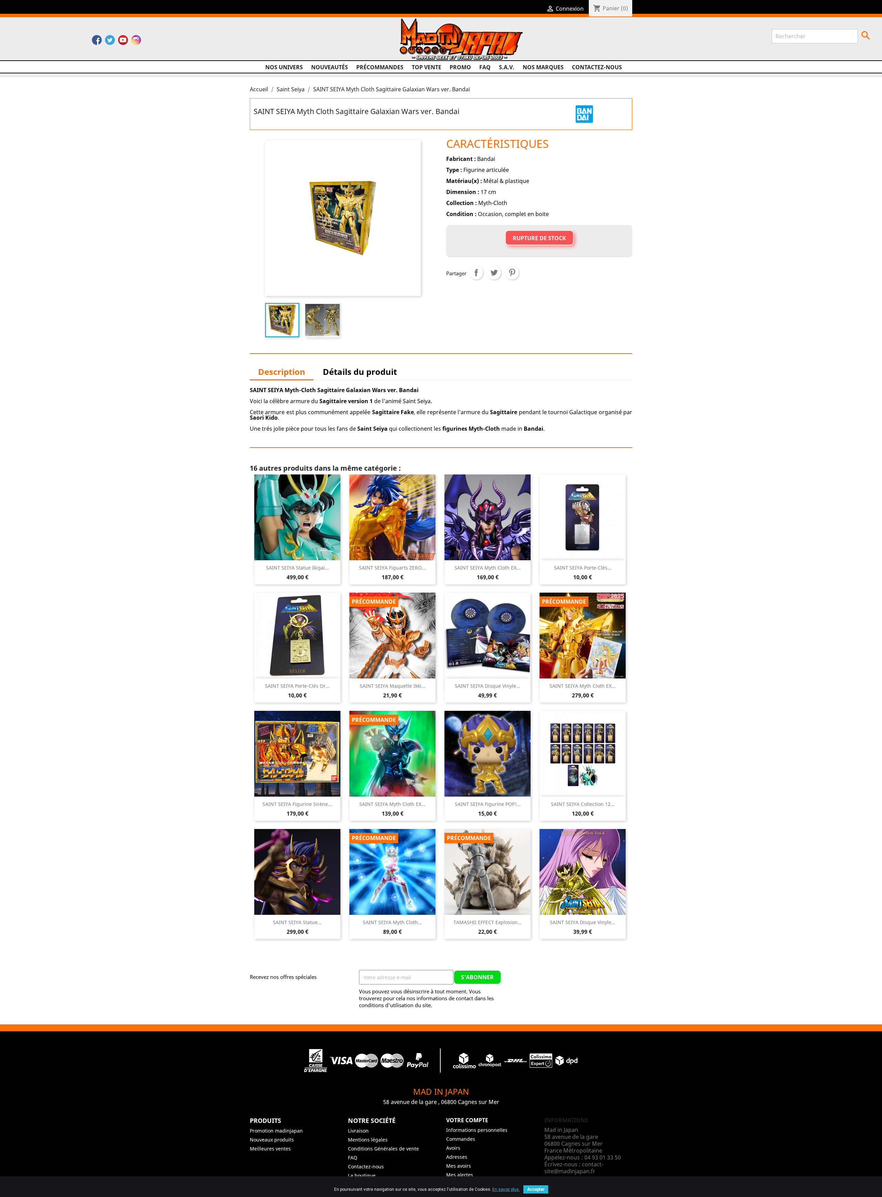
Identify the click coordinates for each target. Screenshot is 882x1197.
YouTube (123, 42)
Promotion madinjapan (276, 1130)
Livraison (358, 1130)
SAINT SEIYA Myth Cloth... (392, 922)
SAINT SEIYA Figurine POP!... (488, 804)
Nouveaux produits (272, 1139)
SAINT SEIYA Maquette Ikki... (392, 686)
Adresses (456, 1157)
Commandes (460, 1139)
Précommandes (379, 67)
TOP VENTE (426, 67)
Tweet (494, 272)
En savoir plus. (506, 1189)
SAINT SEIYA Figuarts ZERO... (392, 567)
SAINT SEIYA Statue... (297, 922)
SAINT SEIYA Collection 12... (583, 804)
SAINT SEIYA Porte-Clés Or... (297, 686)
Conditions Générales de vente (383, 1148)
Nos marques (543, 67)
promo (460, 67)
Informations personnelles (476, 1130)
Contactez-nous (597, 67)
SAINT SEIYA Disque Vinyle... (487, 686)
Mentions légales (368, 1139)
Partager (476, 272)
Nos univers (284, 67)
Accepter (535, 1189)
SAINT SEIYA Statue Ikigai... (297, 567)
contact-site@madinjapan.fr (573, 1167)
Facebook (97, 42)
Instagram (136, 42)
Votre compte (467, 1120)
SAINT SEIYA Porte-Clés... (583, 567)
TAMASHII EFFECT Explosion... (487, 922)
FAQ (485, 67)
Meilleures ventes (270, 1148)
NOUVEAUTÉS (329, 67)
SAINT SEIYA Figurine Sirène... (297, 804)
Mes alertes (459, 1175)
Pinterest (512, 272)
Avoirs (453, 1148)
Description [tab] (281, 371)
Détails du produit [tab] (360, 371)
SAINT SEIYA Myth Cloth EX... (487, 567)
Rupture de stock (539, 238)
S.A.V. (506, 67)
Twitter (110, 42)
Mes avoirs (458, 1166)
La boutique (362, 1175)
